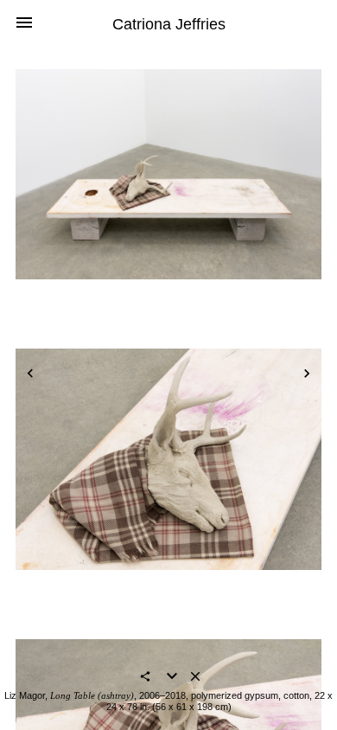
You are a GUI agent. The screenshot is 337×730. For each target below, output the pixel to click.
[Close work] (195, 678)
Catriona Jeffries (169, 24)
